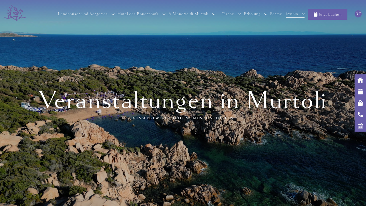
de (358, 13)
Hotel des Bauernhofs (138, 13)
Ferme (276, 13)
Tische (228, 13)
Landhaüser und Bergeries (83, 13)
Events (292, 13)
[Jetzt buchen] (360, 91)
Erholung (252, 13)
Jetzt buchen (330, 14)
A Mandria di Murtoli (188, 13)
